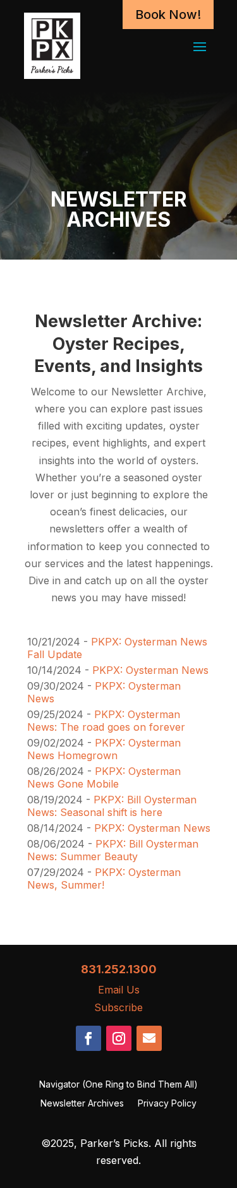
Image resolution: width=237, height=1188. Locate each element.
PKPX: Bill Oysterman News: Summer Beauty (112, 850)
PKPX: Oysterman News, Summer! (104, 878)
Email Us (119, 989)
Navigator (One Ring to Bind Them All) (118, 1084)
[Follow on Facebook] (88, 1038)
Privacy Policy (167, 1103)
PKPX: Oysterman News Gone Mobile (104, 777)
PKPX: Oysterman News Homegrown (104, 749)
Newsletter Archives (82, 1103)
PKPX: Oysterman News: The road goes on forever (106, 720)
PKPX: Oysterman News (150, 670)
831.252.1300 (119, 969)
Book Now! (168, 14)
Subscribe (118, 1007)
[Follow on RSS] (149, 1038)
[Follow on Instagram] (118, 1038)
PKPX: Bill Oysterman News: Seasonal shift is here (112, 806)
